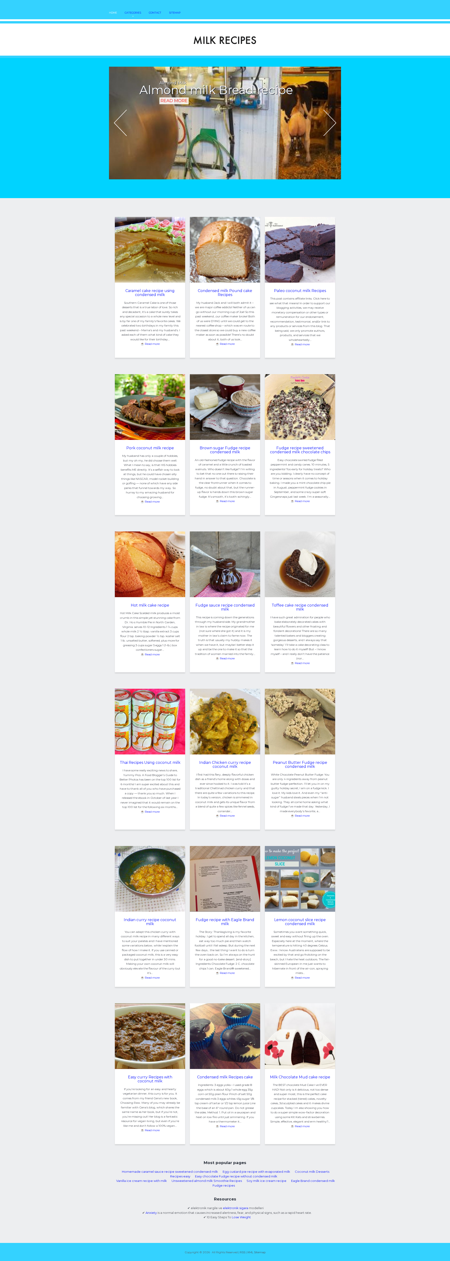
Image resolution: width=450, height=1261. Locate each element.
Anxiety (151, 1213)
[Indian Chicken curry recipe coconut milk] (225, 753)
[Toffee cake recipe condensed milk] (300, 596)
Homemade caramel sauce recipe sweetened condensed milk (170, 1171)
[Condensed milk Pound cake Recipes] (225, 281)
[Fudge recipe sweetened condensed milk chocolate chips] (300, 439)
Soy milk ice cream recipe (266, 1181)
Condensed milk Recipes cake (225, 1077)
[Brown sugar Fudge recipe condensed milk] (225, 439)
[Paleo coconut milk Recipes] (300, 281)
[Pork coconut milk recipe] (150, 439)
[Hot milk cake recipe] (150, 596)
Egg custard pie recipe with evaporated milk (256, 1171)
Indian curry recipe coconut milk (150, 922)
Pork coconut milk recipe (150, 448)
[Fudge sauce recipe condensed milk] (225, 596)
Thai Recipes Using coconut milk (150, 762)
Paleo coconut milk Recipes (300, 290)
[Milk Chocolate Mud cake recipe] (300, 1068)
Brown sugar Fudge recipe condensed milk (225, 450)
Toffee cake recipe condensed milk (300, 607)
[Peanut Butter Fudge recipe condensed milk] (300, 753)
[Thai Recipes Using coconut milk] (150, 753)
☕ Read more (150, 344)
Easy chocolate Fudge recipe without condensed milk (236, 1176)
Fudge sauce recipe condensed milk (225, 607)
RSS (242, 1252)
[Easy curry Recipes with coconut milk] (150, 1068)
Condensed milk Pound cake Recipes (225, 292)
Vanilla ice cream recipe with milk (141, 1181)
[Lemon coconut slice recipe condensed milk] (300, 910)
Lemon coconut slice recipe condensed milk (300, 922)
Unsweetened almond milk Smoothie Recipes (207, 1181)
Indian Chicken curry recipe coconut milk (225, 764)
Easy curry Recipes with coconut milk (150, 1079)
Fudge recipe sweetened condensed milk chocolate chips (300, 450)
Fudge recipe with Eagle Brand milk (225, 922)
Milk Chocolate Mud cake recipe (300, 1077)
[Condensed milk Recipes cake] (225, 1068)
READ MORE (174, 111)
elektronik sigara (235, 1208)
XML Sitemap (256, 1252)
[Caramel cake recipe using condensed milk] (150, 281)
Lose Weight (241, 1217)
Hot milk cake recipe (150, 605)
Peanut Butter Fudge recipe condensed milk (300, 764)
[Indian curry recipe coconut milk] (150, 910)
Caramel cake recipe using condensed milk (150, 292)
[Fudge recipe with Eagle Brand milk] (225, 910)
